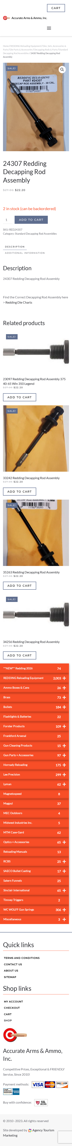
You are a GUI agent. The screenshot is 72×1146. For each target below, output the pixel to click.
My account (13, 1001)
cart (56, 8)
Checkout (12, 1007)
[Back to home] (25, 18)
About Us (11, 970)
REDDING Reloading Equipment (25, 46)
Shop (8, 1020)
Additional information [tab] (25, 253)
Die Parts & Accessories (21, 49)
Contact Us (13, 964)
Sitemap (10, 977)
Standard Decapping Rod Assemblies (36, 233)
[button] (62, 69)
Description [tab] (15, 246)
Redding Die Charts (18, 302)
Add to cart (31, 220)
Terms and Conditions (22, 957)
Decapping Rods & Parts (45, 49)
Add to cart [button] (19, 397)
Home (6, 46)
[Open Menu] (49, 28)
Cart (8, 1014)
